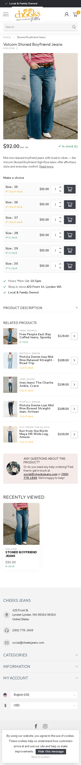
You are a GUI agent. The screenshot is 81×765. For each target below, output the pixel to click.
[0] (75, 14)
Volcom (9, 48)
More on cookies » (41, 757)
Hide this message (51, 752)
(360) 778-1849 (22, 630)
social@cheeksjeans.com (40, 474)
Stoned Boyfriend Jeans (31, 37)
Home (7, 37)
